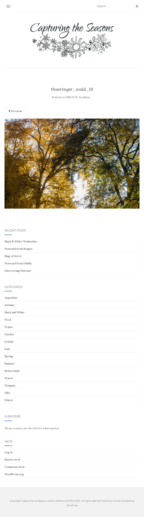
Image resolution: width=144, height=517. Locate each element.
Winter (8, 400)
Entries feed (12, 459)
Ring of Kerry (13, 256)
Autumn (9, 305)
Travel (8, 378)
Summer (9, 363)
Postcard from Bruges (18, 248)
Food (7, 319)
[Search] (137, 6)
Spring (8, 356)
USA (7, 393)
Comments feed (14, 467)
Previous (16, 111)
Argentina (10, 297)
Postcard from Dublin (18, 263)
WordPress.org (14, 474)
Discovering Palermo (17, 270)
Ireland (8, 341)
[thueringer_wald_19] (72, 163)
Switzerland (11, 371)
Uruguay (9, 385)
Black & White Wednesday (20, 241)
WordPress (72, 505)
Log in (8, 452)
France (8, 327)
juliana (86, 97)
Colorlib (116, 500)
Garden (9, 334)
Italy (7, 349)
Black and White (14, 312)
